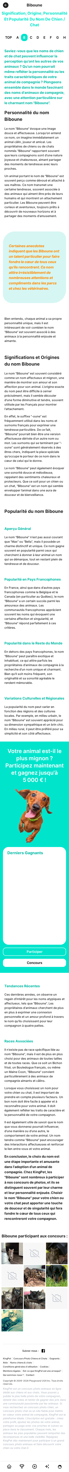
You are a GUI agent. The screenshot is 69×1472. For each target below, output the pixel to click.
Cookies (44, 1366)
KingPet (7, 1358)
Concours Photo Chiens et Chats (30, 1358)
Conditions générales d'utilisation (20, 1366)
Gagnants (54, 1358)
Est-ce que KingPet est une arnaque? (42, 1371)
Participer (35, 952)
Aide (5, 1362)
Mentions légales (11, 1371)
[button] (5, 5)
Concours (34, 963)
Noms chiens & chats (21, 1362)
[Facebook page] (43, 1351)
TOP (8, 37)
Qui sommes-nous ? (13, 1375)
